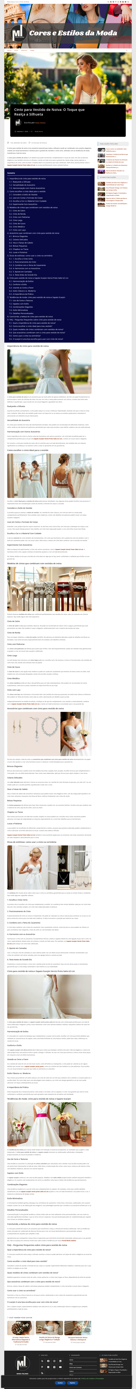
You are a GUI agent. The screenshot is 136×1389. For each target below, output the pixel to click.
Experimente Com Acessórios (23, 204)
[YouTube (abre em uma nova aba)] (125, 2)
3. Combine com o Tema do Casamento (27, 265)
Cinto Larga (15, 220)
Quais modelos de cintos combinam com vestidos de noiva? (36, 329)
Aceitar (60, 1383)
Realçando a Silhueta (19, 182)
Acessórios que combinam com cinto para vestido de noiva (33, 233)
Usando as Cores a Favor (21, 287)
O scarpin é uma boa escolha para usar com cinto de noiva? (36, 339)
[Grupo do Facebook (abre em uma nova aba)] (113, 2)
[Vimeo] (54, 1367)
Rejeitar (72, 1383)
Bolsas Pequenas (18, 246)
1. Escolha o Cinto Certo (21, 259)
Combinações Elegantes (21, 307)
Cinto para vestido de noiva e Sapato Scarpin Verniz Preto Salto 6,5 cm (37, 278)
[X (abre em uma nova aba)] (108, 2)
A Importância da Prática (21, 294)
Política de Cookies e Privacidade (92, 1378)
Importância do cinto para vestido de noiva (26, 178)
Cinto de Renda (17, 214)
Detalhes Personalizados (21, 313)
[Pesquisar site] (126, 50)
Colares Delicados (18, 239)
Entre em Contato (75, 1367)
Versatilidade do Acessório (22, 185)
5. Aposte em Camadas (20, 271)
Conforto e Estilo (18, 284)
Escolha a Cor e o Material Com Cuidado (27, 201)
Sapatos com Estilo (19, 304)
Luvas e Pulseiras (18, 252)
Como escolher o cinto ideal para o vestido (26, 191)
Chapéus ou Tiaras (18, 249)
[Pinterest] (42, 1367)
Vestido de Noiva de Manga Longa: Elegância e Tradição (49, 1338)
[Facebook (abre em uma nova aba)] (111, 2)
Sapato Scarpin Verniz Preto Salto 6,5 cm (21, 165)
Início (71, 1360)
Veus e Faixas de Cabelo (21, 243)
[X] (42, 1361)
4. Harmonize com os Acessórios (24, 268)
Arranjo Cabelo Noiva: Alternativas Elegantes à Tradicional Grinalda (21, 1339)
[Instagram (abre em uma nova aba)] (118, 2)
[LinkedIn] (60, 1361)
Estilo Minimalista (18, 310)
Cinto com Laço (17, 230)
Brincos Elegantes (18, 236)
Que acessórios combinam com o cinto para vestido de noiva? (37, 332)
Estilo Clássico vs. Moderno (22, 291)
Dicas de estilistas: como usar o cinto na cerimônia (29, 255)
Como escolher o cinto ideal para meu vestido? (30, 326)
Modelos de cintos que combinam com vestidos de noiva (32, 207)
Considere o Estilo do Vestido (23, 194)
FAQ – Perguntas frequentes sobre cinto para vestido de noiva (34, 319)
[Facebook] (48, 1361)
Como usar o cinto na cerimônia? (25, 336)
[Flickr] (48, 1367)
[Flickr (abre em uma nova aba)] (123, 2)
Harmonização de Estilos (21, 281)
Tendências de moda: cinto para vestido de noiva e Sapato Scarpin (36, 297)
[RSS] (42, 1373)
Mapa (71, 1375)
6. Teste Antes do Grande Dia (23, 275)
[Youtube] (60, 1367)
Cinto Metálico (17, 226)
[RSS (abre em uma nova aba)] (128, 2)
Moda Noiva (39, 131)
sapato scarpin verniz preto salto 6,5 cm (34, 1191)
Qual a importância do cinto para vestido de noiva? (32, 323)
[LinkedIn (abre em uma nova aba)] (120, 2)
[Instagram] (54, 1361)
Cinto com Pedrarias (19, 217)
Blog (70, 1364)
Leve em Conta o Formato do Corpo (26, 198)
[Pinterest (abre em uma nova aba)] (116, 2)
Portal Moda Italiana (69, 1240)
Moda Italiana (40, 123)
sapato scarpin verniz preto (34, 1066)
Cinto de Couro (17, 223)
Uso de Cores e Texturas (21, 300)
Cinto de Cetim (17, 210)
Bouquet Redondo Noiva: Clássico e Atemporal (78, 1338)
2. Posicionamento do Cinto (22, 262)
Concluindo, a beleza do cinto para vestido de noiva (30, 316)
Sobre (71, 1371)
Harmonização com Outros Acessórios (27, 188)
